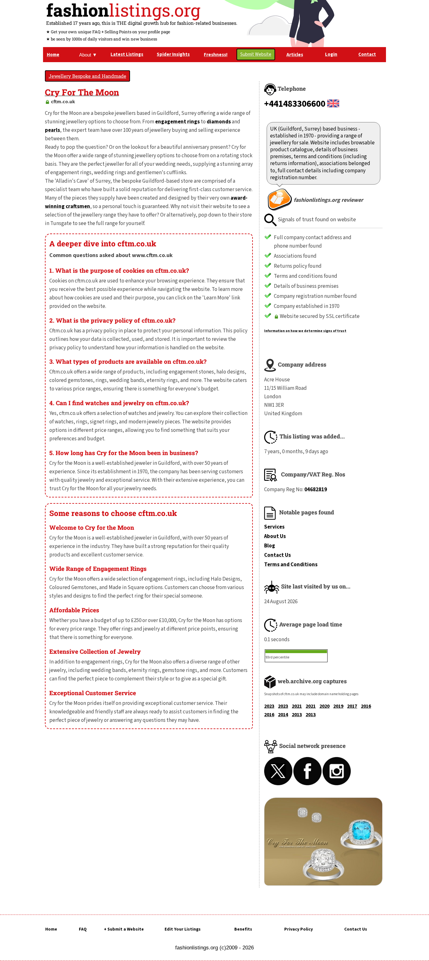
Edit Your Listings (183, 929)
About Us (275, 536)
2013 (297, 714)
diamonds (219, 122)
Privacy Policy (298, 929)
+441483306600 (294, 103)
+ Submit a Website (124, 929)
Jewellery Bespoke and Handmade (87, 76)
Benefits (243, 929)
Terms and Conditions (291, 564)
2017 (352, 706)
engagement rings (177, 122)
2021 (297, 706)
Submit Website (255, 54)
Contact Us (277, 555)
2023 (269, 706)
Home (51, 929)
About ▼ (88, 54)
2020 (324, 706)
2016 (366, 706)
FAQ (83, 929)
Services (274, 527)
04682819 (315, 489)
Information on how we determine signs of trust (305, 331)
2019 (338, 706)
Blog (269, 546)
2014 (283, 714)
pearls (52, 130)
